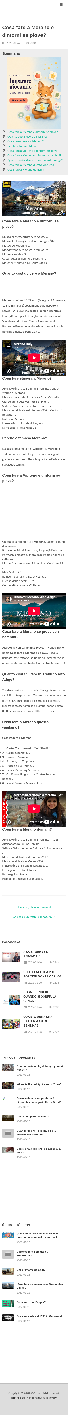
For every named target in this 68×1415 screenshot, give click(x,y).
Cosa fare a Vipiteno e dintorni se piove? (33, 150)
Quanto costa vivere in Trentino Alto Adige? (35, 160)
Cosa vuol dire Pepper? (31, 1302)
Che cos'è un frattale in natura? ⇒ (34, 916)
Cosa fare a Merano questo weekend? (31, 165)
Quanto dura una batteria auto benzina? (37, 1021)
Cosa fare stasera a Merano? (25, 141)
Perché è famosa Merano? (23, 146)
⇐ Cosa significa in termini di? (34, 907)
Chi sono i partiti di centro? (34, 1116)
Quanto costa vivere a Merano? (27, 136)
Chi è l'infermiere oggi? (31, 1269)
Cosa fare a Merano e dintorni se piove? (32, 132)
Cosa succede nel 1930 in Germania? (40, 1316)
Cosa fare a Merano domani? (25, 169)
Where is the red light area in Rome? (39, 1084)
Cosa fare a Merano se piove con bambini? (34, 155)
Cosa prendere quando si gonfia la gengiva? (39, 996)
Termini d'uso (18, 1398)
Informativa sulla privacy (43, 1398)
